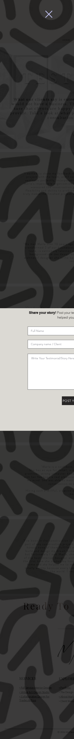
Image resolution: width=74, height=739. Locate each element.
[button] (48, 14)
